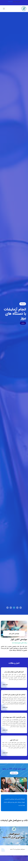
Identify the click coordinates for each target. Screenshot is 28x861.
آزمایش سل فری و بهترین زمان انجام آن (14, 694)
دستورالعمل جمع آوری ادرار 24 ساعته (17, 849)
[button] (20, 607)
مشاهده (23, 323)
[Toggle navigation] (4, 8)
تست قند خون (14, 740)
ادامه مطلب (5, 684)
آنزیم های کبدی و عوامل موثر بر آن (14, 672)
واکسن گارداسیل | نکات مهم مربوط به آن (14, 717)
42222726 (10, 1)
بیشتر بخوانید (14, 773)
